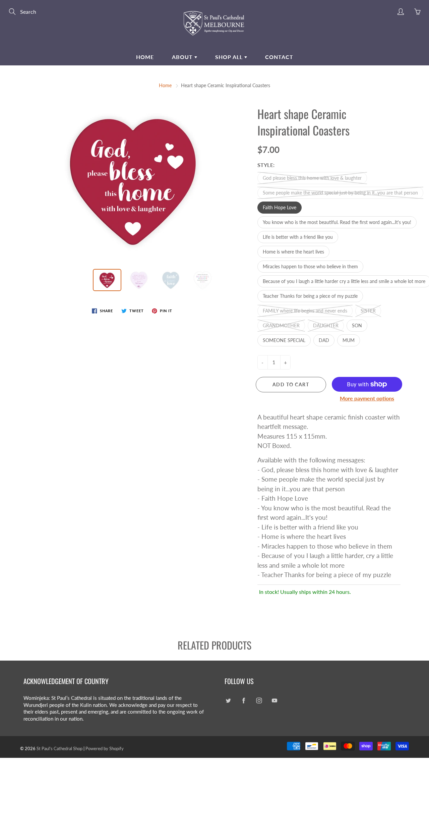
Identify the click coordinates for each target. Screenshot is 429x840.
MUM (349, 340)
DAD (324, 340)
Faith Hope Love (279, 207)
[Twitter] (228, 701)
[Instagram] (259, 701)
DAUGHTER (326, 325)
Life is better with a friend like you (298, 237)
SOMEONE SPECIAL (284, 340)
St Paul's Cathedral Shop (59, 748)
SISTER (368, 311)
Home (145, 57)
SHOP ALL (229, 57)
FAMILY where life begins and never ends (305, 311)
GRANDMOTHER (281, 325)
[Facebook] (243, 701)
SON (357, 325)
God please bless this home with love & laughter (312, 178)
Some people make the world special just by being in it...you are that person (340, 192)
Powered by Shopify (104, 748)
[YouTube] (274, 701)
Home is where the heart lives (293, 252)
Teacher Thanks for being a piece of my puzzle (310, 296)
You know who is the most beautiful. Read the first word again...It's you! (337, 222)
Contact (279, 57)
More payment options (367, 398)
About (183, 57)
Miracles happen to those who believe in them (310, 266)
